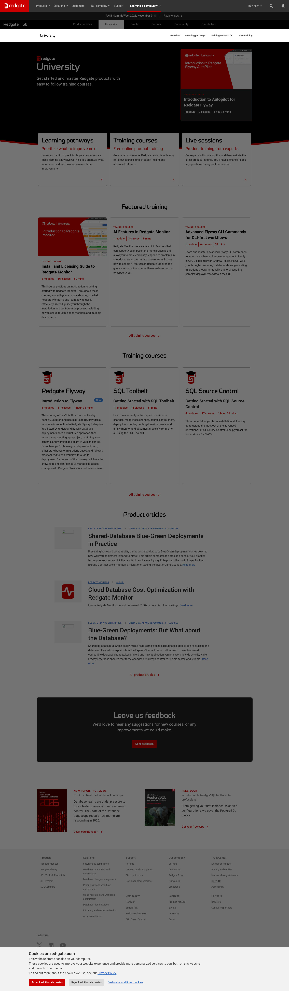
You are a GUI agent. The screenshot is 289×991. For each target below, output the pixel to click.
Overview (175, 35)
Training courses (220, 35)
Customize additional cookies (125, 982)
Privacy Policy (107, 973)
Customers (78, 5)
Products (41, 5)
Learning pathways (195, 35)
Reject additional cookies (86, 982)
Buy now (253, 5)
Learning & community (144, 5)
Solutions (59, 5)
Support (118, 5)
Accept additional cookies (47, 982)
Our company (99, 5)
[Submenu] (231, 35)
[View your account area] (283, 6)
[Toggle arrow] (260, 5)
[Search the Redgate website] (271, 6)
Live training (246, 35)
